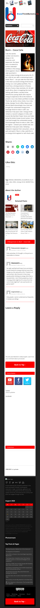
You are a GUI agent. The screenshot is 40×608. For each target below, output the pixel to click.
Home (8, 594)
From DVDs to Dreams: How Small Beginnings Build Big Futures (19, 554)
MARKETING (29, 182)
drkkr (14, 182)
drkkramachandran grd (11, 530)
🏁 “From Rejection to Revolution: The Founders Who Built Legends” (19, 582)
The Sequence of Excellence (13, 551)
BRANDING (17, 180)
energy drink (21, 182)
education (19, 530)
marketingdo (8, 533)
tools (16, 533)
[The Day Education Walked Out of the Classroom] (11, 211)
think (7, 184)
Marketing (14, 594)
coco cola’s (13, 84)
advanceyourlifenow (10, 525)
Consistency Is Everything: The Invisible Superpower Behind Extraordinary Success (26, 216)
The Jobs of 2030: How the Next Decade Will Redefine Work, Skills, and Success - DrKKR (19, 564)
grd (28, 530)
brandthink (25, 180)
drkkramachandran (25, 528)
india (14, 531)
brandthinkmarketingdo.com (25, 526)
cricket (15, 528)
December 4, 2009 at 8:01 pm (18, 265)
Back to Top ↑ (20, 365)
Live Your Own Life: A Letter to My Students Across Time (26, 231)
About (19, 596)
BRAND (11, 180)
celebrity (7, 528)
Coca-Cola (14, 99)
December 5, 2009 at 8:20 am (18, 294)
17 (7, 514)
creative (12, 528)
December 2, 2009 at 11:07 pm (18, 250)
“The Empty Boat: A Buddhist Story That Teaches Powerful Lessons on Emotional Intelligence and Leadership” (18, 559)
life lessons (18, 531)
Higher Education (11, 596)
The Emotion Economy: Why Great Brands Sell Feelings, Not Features (11, 231)
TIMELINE (8, 469)
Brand (28, 594)
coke (10, 182)
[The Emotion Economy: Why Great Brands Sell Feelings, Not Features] (11, 228)
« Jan (6, 521)
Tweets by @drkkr (10, 392)
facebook (25, 530)
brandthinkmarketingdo (11, 526)
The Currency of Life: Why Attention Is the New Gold (19, 579)
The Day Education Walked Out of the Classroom (10, 215)
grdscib (11, 531)
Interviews (22, 594)
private (16, 469)
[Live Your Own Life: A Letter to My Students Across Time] (27, 228)
